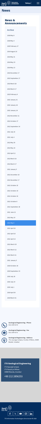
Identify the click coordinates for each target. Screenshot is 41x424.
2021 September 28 (13, 207)
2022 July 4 (10, 137)
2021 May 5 (10, 223)
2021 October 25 (12, 185)
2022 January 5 (12, 169)
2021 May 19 (11, 218)
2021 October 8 (12, 201)
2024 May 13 (11, 68)
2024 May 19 (11, 62)
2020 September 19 (13, 271)
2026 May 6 (10, 35)
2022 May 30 (11, 143)
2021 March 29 (11, 244)
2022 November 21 (13, 116)
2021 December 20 (13, 175)
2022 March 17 (11, 164)
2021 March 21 (11, 255)
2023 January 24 (12, 110)
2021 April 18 (11, 228)
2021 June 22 (11, 212)
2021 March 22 (11, 250)
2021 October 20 (12, 191)
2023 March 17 (11, 89)
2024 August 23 (12, 51)
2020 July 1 (10, 287)
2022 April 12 (11, 153)
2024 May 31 (11, 57)
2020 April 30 (11, 292)
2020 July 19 (11, 282)
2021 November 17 (13, 180)
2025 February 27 (12, 46)
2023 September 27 (13, 78)
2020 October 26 (12, 266)
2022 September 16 (13, 126)
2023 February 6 (12, 94)
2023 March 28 (11, 84)
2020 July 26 (11, 276)
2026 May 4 (10, 41)
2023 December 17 (13, 73)
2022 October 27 (12, 121)
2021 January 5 (12, 260)
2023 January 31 (12, 100)
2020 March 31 (11, 298)
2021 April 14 (11, 239)
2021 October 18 (12, 196)
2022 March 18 (11, 159)
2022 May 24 (11, 148)
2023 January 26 (12, 105)
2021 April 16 (11, 234)
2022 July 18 (11, 132)
